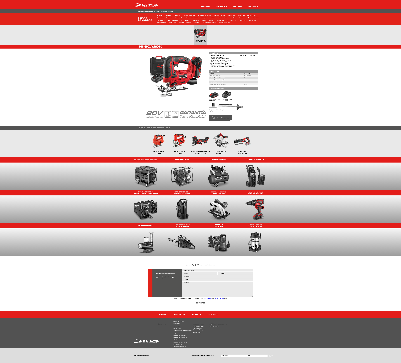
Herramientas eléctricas (179, 335)
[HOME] (149, 314)
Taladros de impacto (224, 22)
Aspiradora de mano (189, 15)
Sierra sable (172, 22)
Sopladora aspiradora (185, 22)
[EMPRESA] (205, 6)
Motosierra (196, 20)
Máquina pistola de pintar (175, 20)
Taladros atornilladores (209, 22)
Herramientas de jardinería (179, 342)
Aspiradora (178, 15)
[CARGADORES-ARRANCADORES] (182, 192)
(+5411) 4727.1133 (213, 326)
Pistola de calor (220, 20)
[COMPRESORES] (218, 159)
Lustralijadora (161, 20)
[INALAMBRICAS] (255, 192)
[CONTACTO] (253, 6)
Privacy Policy (208, 298)
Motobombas (176, 323)
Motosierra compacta (207, 20)
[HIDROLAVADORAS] (255, 159)
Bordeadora (241, 15)
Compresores (176, 326)
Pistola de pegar (231, 20)
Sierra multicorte (161, 22)
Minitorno (187, 20)
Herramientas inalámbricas (179, 337)
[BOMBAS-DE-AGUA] (218, 225)
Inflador (213, 18)
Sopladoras (197, 22)
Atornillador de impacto (204, 15)
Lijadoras (233, 18)
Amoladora (169, 15)
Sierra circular (252, 20)
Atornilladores (231, 15)
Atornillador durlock (219, 15)
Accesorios (160, 15)
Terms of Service (219, 298)
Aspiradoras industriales (179, 346)
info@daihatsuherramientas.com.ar (166, 273)
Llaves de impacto (253, 18)
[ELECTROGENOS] (145, 159)
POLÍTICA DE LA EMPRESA (141, 355)
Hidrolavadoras (177, 328)
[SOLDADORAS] (145, 192)
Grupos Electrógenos (178, 321)
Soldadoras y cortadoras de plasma (179, 330)
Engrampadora (179, 18)
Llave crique (242, 18)
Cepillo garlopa (251, 15)
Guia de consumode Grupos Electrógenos (197, 329)
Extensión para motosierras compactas (197, 18)
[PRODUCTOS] (221, 6)
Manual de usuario (223, 118)
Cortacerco (169, 18)
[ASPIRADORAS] (255, 225)
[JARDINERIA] (182, 225)
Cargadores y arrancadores (179, 333)
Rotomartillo (242, 20)
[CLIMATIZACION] (145, 225)
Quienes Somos (162, 324)
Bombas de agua (177, 344)
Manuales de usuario (197, 324)
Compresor (160, 18)
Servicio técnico (197, 332)
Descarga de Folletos (197, 326)
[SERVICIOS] (237, 6)
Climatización (176, 339)
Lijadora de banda (223, 18)
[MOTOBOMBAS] (182, 159)
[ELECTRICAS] (218, 192)
